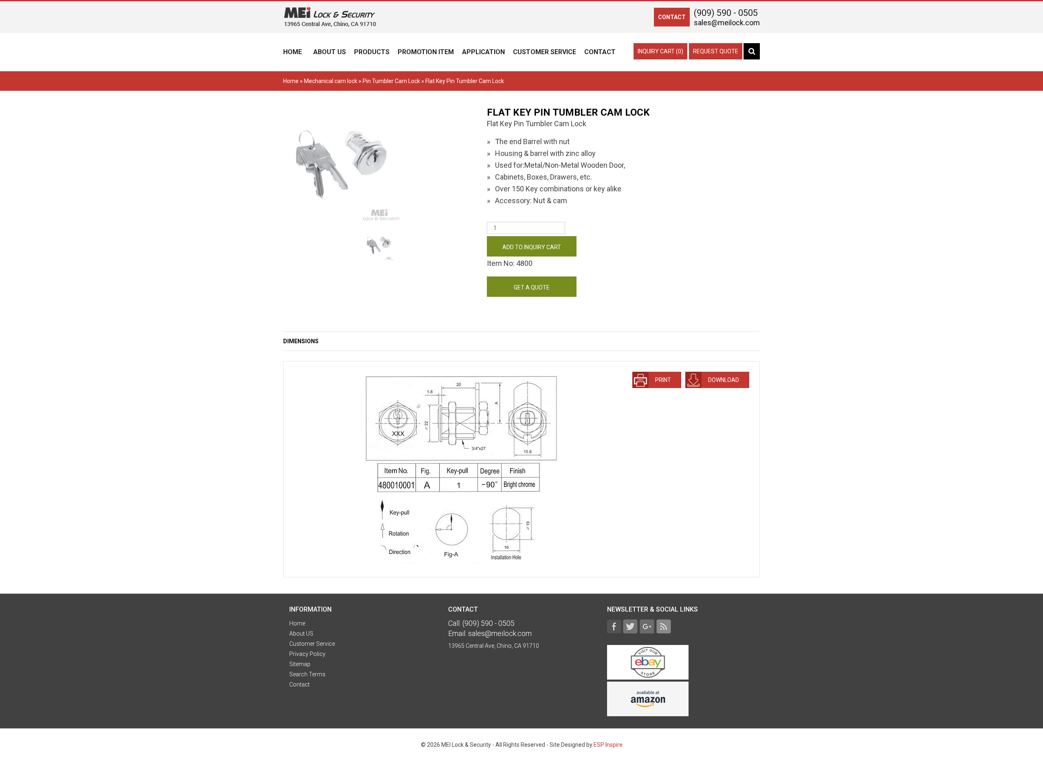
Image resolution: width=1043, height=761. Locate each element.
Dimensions (301, 341)
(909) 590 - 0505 (726, 13)
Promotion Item (426, 52)
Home (292, 52)
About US (329, 52)
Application (483, 52)
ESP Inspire (608, 744)
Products (371, 52)
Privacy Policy (307, 654)
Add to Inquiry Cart (531, 247)
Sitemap (299, 664)
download (722, 380)
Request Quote (715, 51)
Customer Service (544, 52)
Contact (600, 52)
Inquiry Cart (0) (660, 51)
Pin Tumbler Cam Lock (391, 81)
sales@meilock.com (727, 22)
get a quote (532, 287)
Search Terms (307, 674)
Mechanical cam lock (330, 81)
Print (662, 380)
